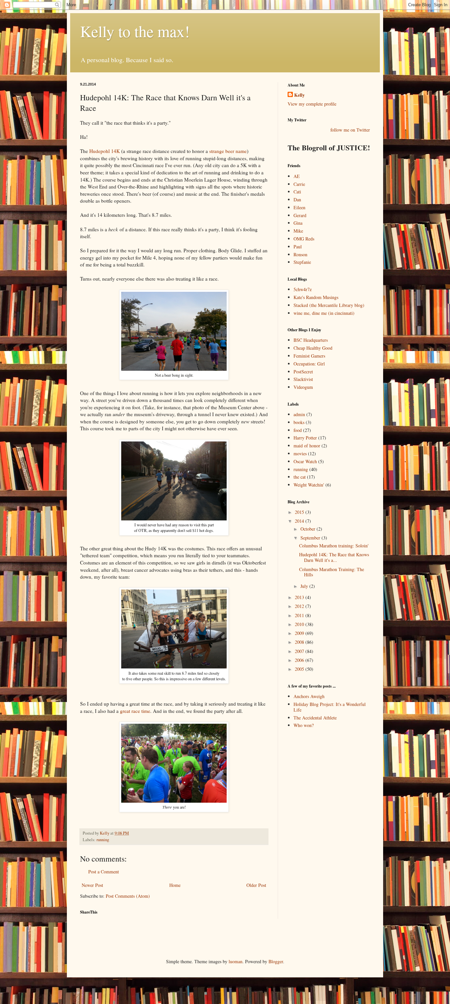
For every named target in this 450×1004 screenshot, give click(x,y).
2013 (300, 597)
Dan (297, 199)
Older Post (256, 885)
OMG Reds (304, 239)
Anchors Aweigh (309, 696)
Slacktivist (303, 379)
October (308, 529)
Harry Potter (305, 438)
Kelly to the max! (135, 30)
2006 (300, 660)
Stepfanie (302, 262)
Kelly (299, 95)
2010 (300, 624)
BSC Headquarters (311, 340)
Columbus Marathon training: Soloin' (334, 545)
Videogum (303, 387)
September (311, 538)
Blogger (275, 961)
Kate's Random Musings (316, 297)
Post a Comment (103, 871)
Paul (298, 246)
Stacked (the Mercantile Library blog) (329, 305)
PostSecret (303, 371)
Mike (298, 231)
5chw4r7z (303, 289)
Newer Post (92, 885)
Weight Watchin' (309, 485)
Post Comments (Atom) (128, 896)
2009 (300, 633)
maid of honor (307, 445)
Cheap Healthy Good (313, 348)
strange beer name (228, 151)
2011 (300, 615)
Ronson (300, 254)
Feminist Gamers (309, 356)
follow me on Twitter (350, 130)
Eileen (299, 207)
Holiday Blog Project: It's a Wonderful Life (330, 707)
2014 (300, 521)
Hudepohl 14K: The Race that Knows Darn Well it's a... (334, 557)
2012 (300, 606)
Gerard (300, 215)
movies (300, 453)
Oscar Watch (305, 461)
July (304, 586)
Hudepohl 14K (104, 151)
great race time (135, 711)
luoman (235, 961)
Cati (297, 191)
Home (175, 885)
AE (297, 176)
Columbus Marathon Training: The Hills (331, 572)
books (299, 422)
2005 (300, 669)
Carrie (299, 184)
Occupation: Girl (309, 364)
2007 (300, 651)
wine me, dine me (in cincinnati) (324, 313)
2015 (300, 512)
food (298, 430)
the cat (300, 477)
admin (299, 414)
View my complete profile (312, 104)
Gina (298, 223)
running (103, 839)
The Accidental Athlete (315, 718)
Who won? (304, 725)
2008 (300, 642)
